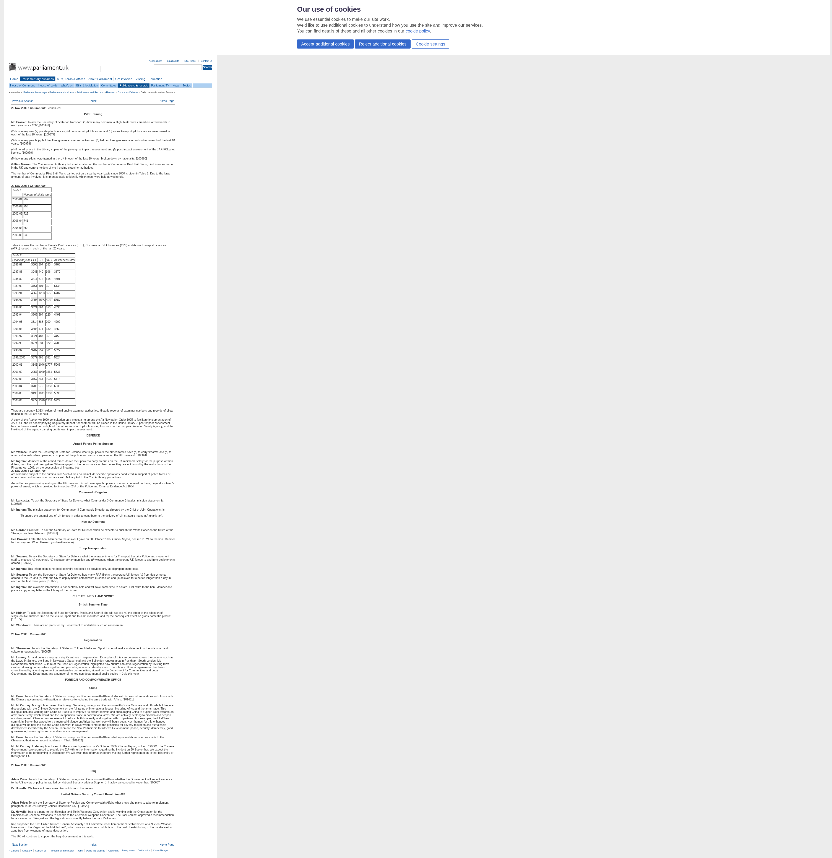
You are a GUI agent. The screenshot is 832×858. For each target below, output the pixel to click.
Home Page (166, 101)
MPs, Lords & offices (71, 79)
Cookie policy (144, 850)
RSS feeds (190, 61)
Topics (187, 85)
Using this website (95, 850)
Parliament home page (35, 92)
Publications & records (134, 85)
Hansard (110, 92)
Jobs (80, 850)
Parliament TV (160, 85)
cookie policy (418, 31)
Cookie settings (430, 44)
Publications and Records (90, 92)
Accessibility (155, 61)
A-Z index (14, 850)
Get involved (123, 79)
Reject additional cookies (382, 44)
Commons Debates (128, 92)
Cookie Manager (160, 850)
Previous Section (22, 101)
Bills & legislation (87, 85)
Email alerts (173, 61)
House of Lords (47, 85)
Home (14, 79)
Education (155, 79)
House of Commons (22, 85)
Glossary (27, 850)
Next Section (20, 844)
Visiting (140, 79)
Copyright (113, 850)
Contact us (206, 61)
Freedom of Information (62, 850)
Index (93, 101)
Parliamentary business (38, 79)
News (175, 85)
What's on (67, 85)
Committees (108, 85)
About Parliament (100, 79)
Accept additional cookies (325, 44)
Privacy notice (128, 850)
